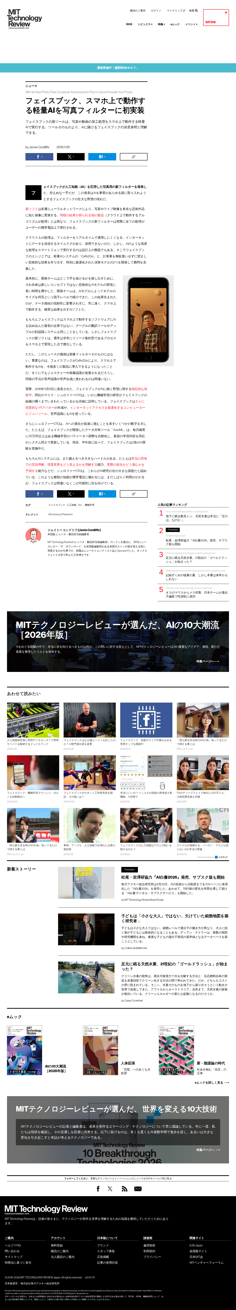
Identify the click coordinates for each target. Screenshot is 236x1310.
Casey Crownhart (133, 1000)
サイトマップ (13, 1256)
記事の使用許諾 (107, 1262)
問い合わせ (12, 1251)
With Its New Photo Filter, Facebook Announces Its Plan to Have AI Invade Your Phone (78, 92)
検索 (191, 10)
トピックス (145, 24)
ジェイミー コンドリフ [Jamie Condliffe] (74, 530)
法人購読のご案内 (62, 1256)
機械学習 (89, 505)
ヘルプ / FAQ (13, 1245)
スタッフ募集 (106, 1251)
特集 (161, 24)
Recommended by (205, 857)
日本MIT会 (196, 1256)
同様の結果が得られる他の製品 (82, 215)
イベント (191, 24)
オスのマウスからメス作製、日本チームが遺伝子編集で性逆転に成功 (197, 592)
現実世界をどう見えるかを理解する (72, 464)
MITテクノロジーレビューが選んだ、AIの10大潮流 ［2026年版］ (117, 630)
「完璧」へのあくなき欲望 (135, 1068)
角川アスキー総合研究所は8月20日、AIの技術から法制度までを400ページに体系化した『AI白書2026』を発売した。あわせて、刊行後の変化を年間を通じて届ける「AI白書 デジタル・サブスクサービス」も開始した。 (174, 888)
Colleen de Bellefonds (135, 948)
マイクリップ (174, 10)
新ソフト (31, 209)
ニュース (31, 86)
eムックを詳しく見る (209, 1082)
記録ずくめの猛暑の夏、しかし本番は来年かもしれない (197, 575)
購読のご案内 (137, 10)
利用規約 (149, 1251)
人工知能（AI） (75, 505)
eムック (175, 24)
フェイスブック (56, 505)
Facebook (98, 1191)
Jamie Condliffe (39, 147)
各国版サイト (198, 1251)
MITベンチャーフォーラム (207, 1262)
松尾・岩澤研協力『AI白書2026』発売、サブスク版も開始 (197, 537)
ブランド (103, 1245)
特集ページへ (205, 661)
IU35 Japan (196, 1245)
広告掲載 (103, 1256)
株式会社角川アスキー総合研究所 (40, 1283)
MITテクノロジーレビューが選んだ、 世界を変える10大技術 (116, 1109)
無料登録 (210, 22)
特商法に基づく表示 (18, 1262)
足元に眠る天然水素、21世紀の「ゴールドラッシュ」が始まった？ (196, 557)
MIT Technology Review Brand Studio (144, 899)
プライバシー (152, 1256)
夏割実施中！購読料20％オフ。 (118, 68)
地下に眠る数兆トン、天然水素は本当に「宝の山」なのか (197, 515)
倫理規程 (149, 1245)
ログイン (156, 10)
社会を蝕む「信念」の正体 (211, 1068)
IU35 (129, 24)
